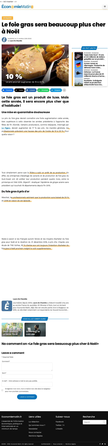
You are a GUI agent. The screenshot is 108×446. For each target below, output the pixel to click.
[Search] (104, 422)
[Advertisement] (35, 154)
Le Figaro (6, 128)
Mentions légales (36, 436)
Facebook (60, 422)
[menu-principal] (105, 6)
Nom (4, 373)
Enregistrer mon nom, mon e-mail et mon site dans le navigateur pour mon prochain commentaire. (27, 390)
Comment (6, 361)
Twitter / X (60, 425)
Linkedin (59, 429)
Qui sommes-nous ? (37, 425)
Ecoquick (7, 18)
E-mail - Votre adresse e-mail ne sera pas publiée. (19, 381)
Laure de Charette (40, 303)
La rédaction (34, 422)
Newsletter (33, 429)
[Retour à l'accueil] (50, 6)
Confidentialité (45, 444)
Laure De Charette (20, 299)
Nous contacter (35, 432)
